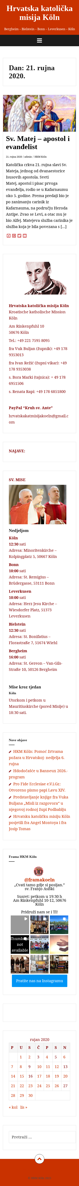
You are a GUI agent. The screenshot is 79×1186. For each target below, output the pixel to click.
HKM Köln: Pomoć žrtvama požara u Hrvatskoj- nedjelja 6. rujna (36, 757)
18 (48, 1076)
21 (13, 1085)
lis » (23, 1107)
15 (22, 1076)
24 (39, 1085)
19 (57, 1076)
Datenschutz (41, 1169)
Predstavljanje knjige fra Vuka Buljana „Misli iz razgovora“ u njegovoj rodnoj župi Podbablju (38, 803)
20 (65, 1076)
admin (28, 156)
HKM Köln (41, 156)
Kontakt (58, 1169)
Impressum (23, 1169)
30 (30, 1095)
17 (39, 1076)
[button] (20, 924)
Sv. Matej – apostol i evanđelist (38, 142)
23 (30, 1085)
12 (57, 1066)
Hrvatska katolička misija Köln (40, 13)
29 (22, 1095)
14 (13, 1076)
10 (39, 1066)
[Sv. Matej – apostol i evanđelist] (42, 119)
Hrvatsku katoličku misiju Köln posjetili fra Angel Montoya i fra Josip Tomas (39, 822)
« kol (13, 1107)
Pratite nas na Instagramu (39, 980)
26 (57, 1085)
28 (13, 1095)
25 (48, 1085)
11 (48, 1066)
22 (22, 1085)
